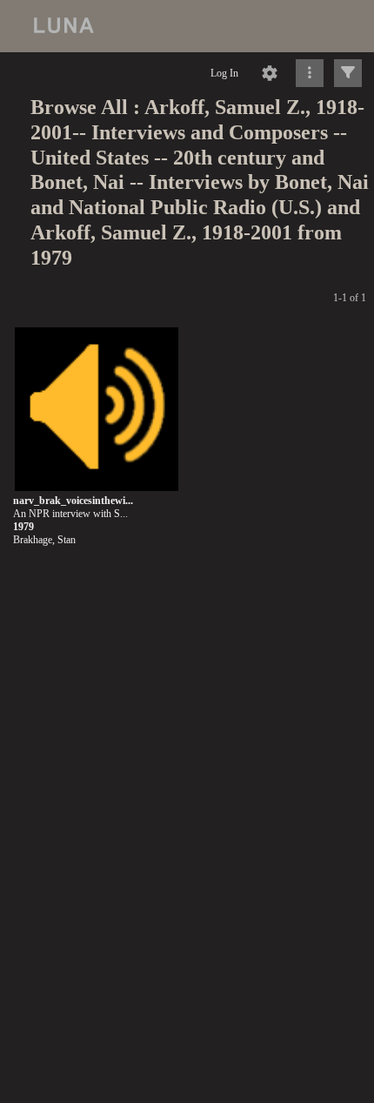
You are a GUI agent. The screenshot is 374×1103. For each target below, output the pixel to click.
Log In (224, 73)
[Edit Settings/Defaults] (270, 73)
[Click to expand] (348, 73)
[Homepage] (187, 26)
